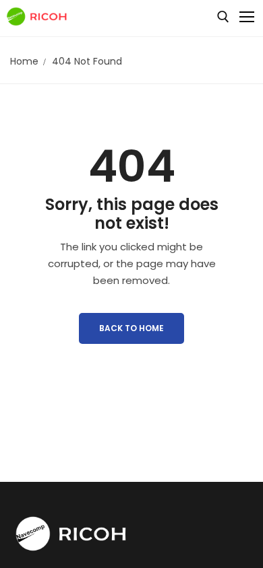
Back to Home (131, 328)
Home (24, 61)
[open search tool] (223, 17)
